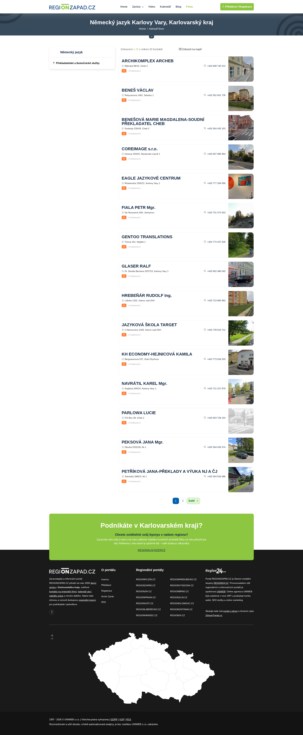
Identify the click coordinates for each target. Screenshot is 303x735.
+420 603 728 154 (216, 418)
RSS (103, 602)
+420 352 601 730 (216, 95)
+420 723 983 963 (216, 300)
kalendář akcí (84, 591)
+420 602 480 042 (216, 271)
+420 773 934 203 (216, 359)
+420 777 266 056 (216, 183)
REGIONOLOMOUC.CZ (182, 603)
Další (192, 500)
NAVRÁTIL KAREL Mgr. (144, 383)
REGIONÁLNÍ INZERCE (151, 550)
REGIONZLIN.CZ (178, 597)
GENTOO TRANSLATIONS (147, 237)
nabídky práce (56, 596)
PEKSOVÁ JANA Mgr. (142, 442)
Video (151, 6)
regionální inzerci (87, 600)
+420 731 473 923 (216, 212)
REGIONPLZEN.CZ (145, 579)
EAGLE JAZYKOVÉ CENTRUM (151, 178)
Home (124, 6)
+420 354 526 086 (216, 476)
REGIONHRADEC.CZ (146, 615)
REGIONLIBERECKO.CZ (148, 609)
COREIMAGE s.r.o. (139, 149)
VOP (121, 719)
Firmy (189, 6)
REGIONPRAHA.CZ (146, 597)
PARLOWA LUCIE (139, 413)
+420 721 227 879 (216, 388)
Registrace (245, 6)
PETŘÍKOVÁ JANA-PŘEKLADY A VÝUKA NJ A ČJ (169, 471)
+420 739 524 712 (216, 330)
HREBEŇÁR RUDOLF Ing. (147, 295)
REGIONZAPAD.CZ (145, 585)
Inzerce (105, 579)
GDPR (113, 719)
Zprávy (136, 6)
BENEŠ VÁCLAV (137, 90)
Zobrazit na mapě (191, 49)
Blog (178, 6)
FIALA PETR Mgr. (138, 207)
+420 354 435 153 (216, 128)
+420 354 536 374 (216, 447)
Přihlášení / (231, 6)
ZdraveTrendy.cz (213, 615)
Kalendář (165, 6)
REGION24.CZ (177, 615)
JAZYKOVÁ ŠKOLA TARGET (149, 325)
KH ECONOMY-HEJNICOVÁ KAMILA (157, 354)
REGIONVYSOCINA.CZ (182, 585)
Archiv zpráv (107, 596)
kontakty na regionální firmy (63, 591)
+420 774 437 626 (216, 242)
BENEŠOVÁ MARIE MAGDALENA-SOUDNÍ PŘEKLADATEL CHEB (163, 121)
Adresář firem (156, 28)
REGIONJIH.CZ (144, 591)
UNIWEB (221, 591)
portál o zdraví (230, 611)
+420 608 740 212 (216, 66)
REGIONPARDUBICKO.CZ (183, 579)
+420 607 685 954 (216, 154)
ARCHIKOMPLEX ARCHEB (148, 61)
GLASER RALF (136, 266)
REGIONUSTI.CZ (144, 603)
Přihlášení (106, 585)
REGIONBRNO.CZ (179, 591)
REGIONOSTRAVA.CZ (181, 609)
